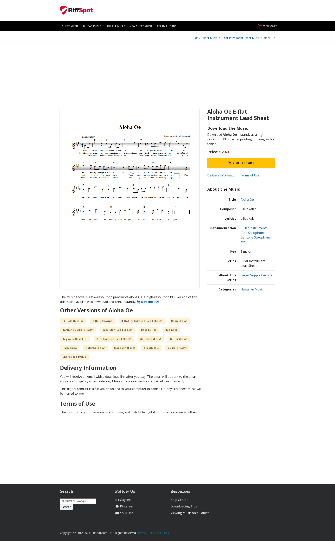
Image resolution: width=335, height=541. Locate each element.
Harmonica (69, 348)
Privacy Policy (146, 533)
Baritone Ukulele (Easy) (78, 330)
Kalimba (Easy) (95, 348)
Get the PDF (149, 302)
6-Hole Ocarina (102, 321)
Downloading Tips (183, 506)
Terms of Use (250, 175)
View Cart (269, 26)
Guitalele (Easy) (150, 339)
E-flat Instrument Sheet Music (240, 38)
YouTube (126, 513)
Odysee (125, 500)
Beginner (171, 330)
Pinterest (126, 506)
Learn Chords (166, 26)
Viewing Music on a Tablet (189, 513)
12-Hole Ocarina (73, 321)
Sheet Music (70, 26)
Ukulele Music (115, 26)
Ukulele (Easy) (177, 348)
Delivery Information (222, 175)
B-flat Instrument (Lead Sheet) (141, 321)
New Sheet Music (141, 26)
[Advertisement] (167, 78)
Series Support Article (256, 275)
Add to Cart (242, 163)
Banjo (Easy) (179, 321)
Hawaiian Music (252, 289)
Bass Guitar (149, 330)
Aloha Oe (247, 199)
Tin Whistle (151, 348)
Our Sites (163, 533)
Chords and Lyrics (74, 357)
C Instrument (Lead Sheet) (113, 339)
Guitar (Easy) (178, 339)
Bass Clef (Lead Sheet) (117, 330)
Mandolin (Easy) (124, 348)
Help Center (179, 500)
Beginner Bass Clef (74, 339)
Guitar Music (92, 26)
